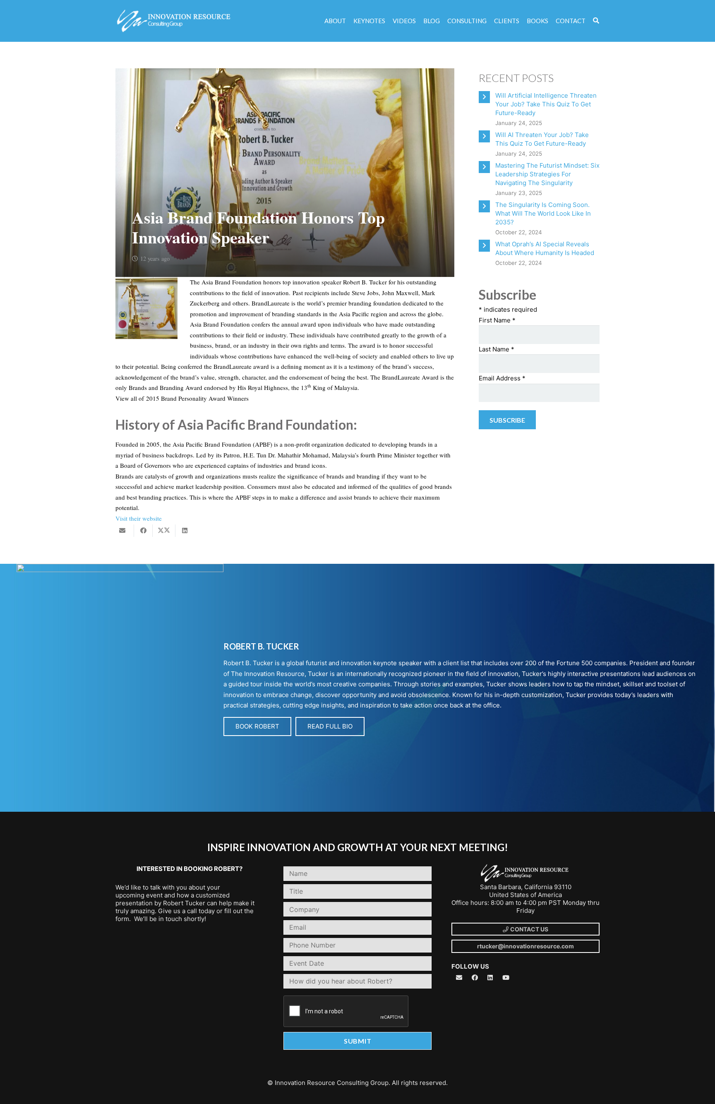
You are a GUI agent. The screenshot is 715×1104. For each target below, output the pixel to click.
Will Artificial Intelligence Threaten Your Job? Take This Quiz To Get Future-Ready (546, 104)
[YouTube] (506, 978)
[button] (596, 21)
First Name (497, 320)
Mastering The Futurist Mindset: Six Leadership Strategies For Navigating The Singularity (547, 174)
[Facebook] (475, 978)
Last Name (496, 349)
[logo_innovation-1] (174, 21)
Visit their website (138, 518)
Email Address (502, 378)
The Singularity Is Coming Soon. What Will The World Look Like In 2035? (543, 213)
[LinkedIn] (490, 978)
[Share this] (143, 530)
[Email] (459, 978)
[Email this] (124, 530)
